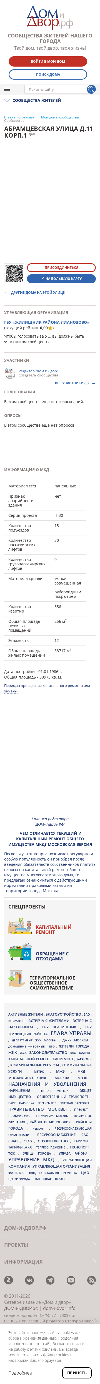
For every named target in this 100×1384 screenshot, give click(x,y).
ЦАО (86, 1172)
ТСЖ (13, 1153)
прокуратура (20, 1116)
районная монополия (51, 1122)
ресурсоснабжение (57, 1134)
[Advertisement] (50, 762)
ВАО (87, 1014)
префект (82, 1109)
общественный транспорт (64, 1097)
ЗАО (73, 1053)
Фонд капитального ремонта (54, 1173)
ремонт (41, 1128)
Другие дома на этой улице (38, 292)
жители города (75, 1046)
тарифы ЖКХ (21, 1147)
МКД (84, 1071)
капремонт (64, 1059)
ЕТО (52, 1046)
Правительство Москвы (39, 1109)
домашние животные (27, 1046)
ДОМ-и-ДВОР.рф (21, 1308)
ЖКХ (13, 1052)
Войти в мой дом (48, 61)
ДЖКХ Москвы (76, 1040)
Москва (64, 1078)
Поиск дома (48, 74)
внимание (17, 1021)
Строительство (54, 1140)
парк (12, 1103)
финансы (17, 1173)
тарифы (82, 1141)
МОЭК (84, 1078)
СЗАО (29, 1141)
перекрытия (48, 1103)
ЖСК (24, 1053)
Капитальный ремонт (53, 930)
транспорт (80, 1147)
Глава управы (71, 1033)
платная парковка (75, 1103)
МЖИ (63, 1071)
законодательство (48, 1052)
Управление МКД (33, 1159)
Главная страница (19, 117)
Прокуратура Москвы (53, 1116)
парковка (27, 1103)
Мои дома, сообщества (60, 117)
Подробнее (20, 1373)
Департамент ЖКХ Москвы (35, 1040)
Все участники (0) (72, 383)
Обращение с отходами (52, 956)
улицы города (39, 1153)
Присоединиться (61, 267)
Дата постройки (19, 671)
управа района (75, 1153)
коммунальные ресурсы (35, 1065)
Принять (77, 1372)
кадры (85, 1053)
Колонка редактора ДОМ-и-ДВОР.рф (50, 821)
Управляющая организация (61, 1166)
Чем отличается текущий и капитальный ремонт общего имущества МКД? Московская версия (50, 839)
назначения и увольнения (49, 1084)
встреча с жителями (49, 1020)
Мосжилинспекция (29, 1078)
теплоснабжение (51, 1147)
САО (86, 1135)
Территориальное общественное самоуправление (52, 982)
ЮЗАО (60, 1179)
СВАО (14, 1141)
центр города (19, 1179)
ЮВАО (48, 1179)
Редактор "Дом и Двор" (38, 370)
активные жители (26, 1014)
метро (42, 1071)
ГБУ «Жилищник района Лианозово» (46, 322)
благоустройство (64, 1014)
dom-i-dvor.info (59, 1308)
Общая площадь (20, 677)
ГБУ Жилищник (61, 1027)
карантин (84, 1059)
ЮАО (36, 1179)
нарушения (21, 1090)
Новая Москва (57, 1091)
